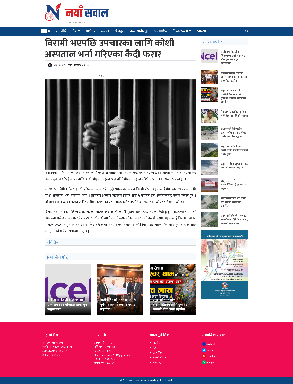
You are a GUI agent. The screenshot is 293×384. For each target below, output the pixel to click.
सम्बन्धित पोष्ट (57, 257)
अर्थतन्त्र (90, 31)
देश (75, 31)
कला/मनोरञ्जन (139, 31)
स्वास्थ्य (201, 31)
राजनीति (61, 31)
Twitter (210, 350)
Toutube (210, 356)
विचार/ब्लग (180, 31)
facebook (211, 344)
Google (210, 362)
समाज (105, 31)
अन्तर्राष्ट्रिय (157, 353)
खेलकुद (119, 31)
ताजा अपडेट (212, 42)
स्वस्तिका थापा (59, 65)
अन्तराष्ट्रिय (160, 31)
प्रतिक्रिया (53, 242)
